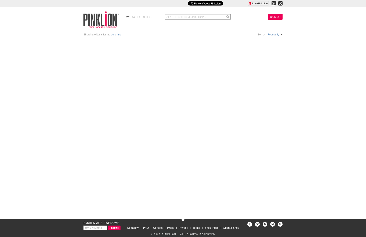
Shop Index (212, 228)
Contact (158, 228)
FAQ (146, 228)
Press (170, 228)
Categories (140, 17)
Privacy (183, 228)
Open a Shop (231, 228)
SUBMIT (114, 228)
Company (133, 228)
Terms (196, 228)
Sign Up (275, 16)
